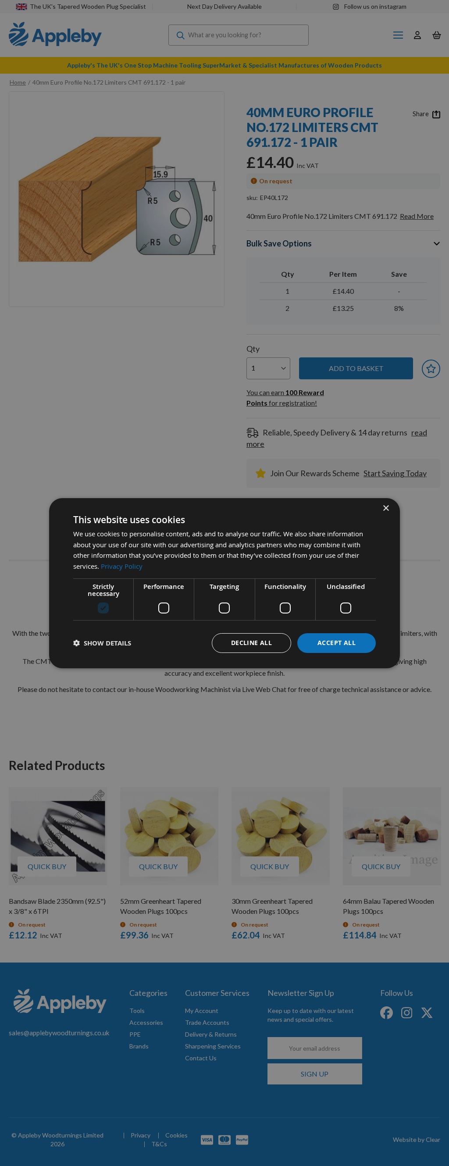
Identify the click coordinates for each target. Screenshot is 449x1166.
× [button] (385, 508)
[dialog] (224, 583)
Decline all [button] (251, 642)
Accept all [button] (336, 642)
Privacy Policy (122, 566)
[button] (102, 643)
